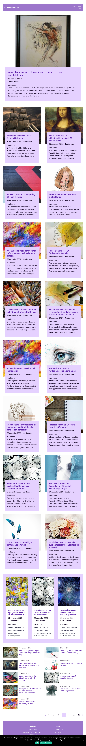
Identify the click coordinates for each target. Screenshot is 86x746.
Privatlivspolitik (46, 743)
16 (79, 715)
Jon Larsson (27, 142)
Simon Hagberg (14, 81)
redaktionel (11, 145)
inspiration (12, 85)
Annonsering (58, 730)
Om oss (58, 732)
